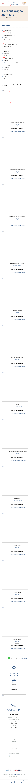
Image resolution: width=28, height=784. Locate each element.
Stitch (5, 69)
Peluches (6, 60)
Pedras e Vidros (7, 58)
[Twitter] (14, 691)
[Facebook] (8, 691)
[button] (17, 132)
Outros (5, 53)
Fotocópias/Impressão (9, 44)
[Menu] (4, 3)
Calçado (6, 37)
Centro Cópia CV (16, 774)
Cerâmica (6, 40)
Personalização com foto (10, 62)
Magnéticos (6, 46)
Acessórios (6, 30)
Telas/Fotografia (8, 74)
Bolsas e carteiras (8, 35)
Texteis (5, 76)
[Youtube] (11, 691)
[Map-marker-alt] (19, 691)
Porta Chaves (7, 65)
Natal (5, 49)
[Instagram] (16, 691)
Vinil (5, 79)
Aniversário (6, 33)
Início (3, 17)
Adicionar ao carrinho (17, 128)
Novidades (6, 51)
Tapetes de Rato (8, 72)
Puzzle (5, 67)
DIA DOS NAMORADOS (9, 42)
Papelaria (6, 56)
